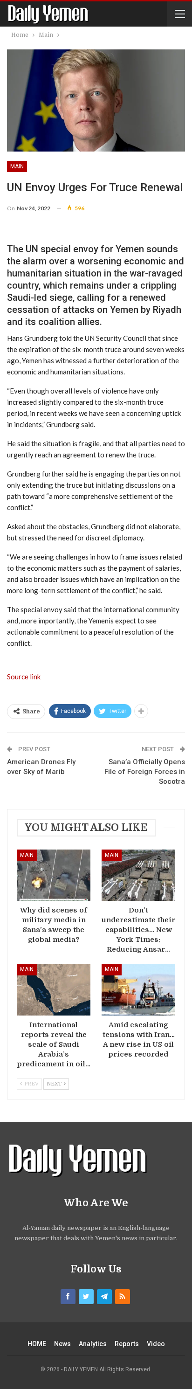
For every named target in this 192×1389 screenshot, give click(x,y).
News (62, 1344)
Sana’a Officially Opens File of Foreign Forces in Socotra (144, 772)
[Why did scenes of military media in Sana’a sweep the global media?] (53, 875)
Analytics (93, 1344)
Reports (127, 1344)
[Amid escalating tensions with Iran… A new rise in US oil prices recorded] (138, 990)
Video (156, 1344)
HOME (36, 1344)
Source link (24, 676)
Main (17, 166)
